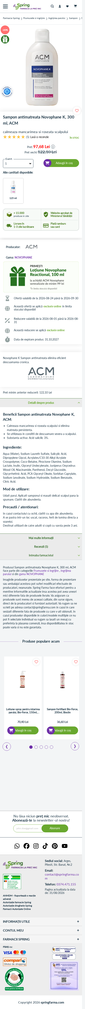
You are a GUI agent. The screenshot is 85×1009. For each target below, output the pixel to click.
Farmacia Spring (11, 18)
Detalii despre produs (41, 402)
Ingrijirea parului (56, 18)
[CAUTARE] (53, 6)
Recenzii (40, 546)
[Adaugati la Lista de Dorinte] (36, 661)
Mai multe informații (41, 538)
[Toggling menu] (5, 6)
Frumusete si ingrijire (34, 18)
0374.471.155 (66, 884)
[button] (53, 147)
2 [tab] (35, 746)
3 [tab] (41, 746)
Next (72, 745)
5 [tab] (51, 746)
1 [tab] (30, 746)
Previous (4, 745)
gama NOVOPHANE (31, 574)
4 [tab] (46, 746)
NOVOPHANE (23, 257)
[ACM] (31, 247)
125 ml (13, 198)
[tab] (41, 402)
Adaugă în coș (22, 730)
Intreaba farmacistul (41, 555)
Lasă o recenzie (39, 137)
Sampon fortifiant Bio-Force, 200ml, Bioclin (62, 711)
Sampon (73, 18)
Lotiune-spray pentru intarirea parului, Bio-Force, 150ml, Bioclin (23, 711)
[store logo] (19, 6)
